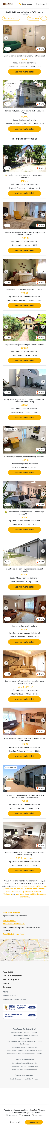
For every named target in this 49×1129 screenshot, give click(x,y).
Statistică (26, 1115)
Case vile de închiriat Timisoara (24, 1070)
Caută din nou (12, 18)
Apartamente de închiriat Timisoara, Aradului (24, 1054)
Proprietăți (8, 972)
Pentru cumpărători (12, 976)
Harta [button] (41, 49)
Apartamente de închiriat (24, 1029)
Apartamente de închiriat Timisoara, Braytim (24, 1050)
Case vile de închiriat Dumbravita (24, 1063)
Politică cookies (9, 996)
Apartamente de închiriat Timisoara (24, 1032)
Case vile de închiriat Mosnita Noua (24, 1066)
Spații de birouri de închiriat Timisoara (24, 1079)
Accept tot (34, 1122)
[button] (44, 18)
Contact (7, 987)
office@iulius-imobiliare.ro (14, 924)
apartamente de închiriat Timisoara (31, 886)
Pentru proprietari (11, 979)
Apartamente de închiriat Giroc (24, 1047)
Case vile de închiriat (24, 1060)
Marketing (39, 1115)
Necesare (13, 1115)
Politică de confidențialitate (14, 999)
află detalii (32, 1110)
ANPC (5, 992)
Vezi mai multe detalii (24, 72)
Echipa (6, 983)
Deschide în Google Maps (13, 934)
